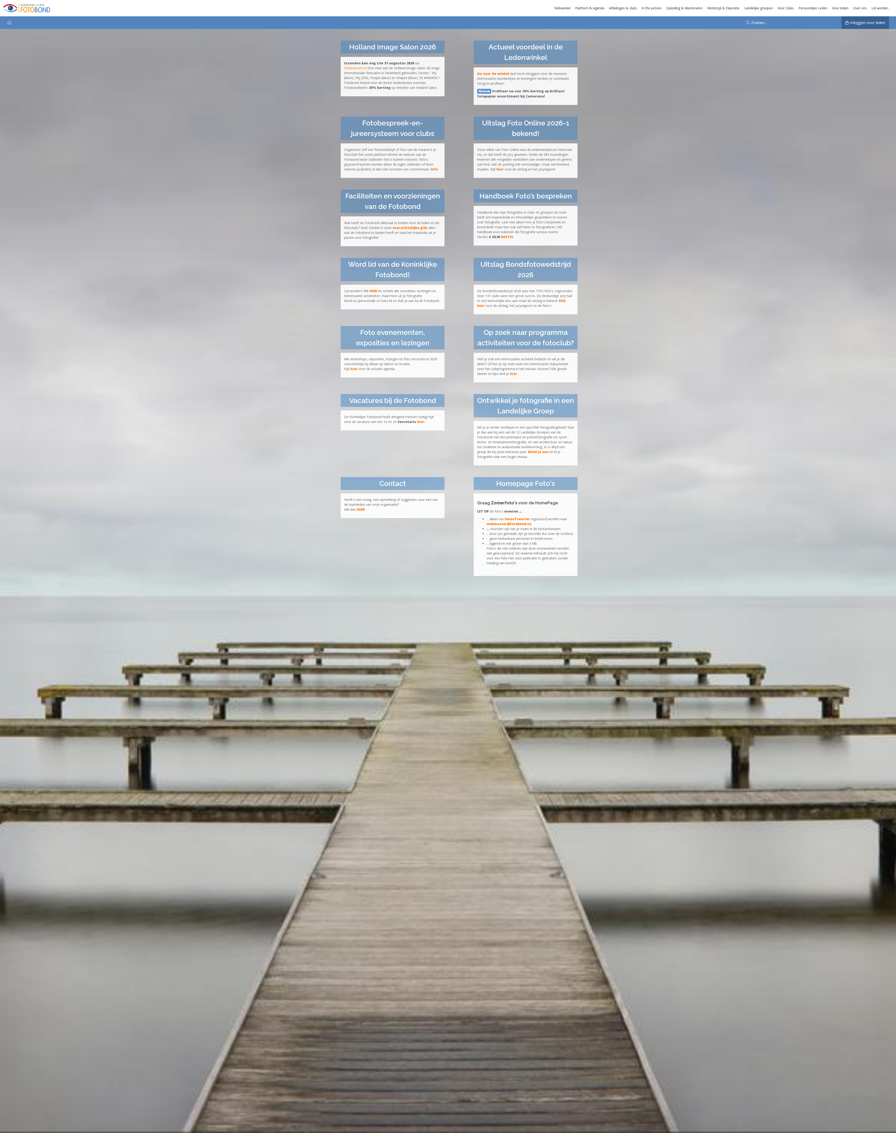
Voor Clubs (785, 8)
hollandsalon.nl (355, 68)
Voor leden (840, 8)
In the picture (652, 8)
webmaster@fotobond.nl (508, 524)
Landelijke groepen (758, 8)
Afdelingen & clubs (623, 8)
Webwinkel (562, 8)
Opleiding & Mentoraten (684, 8)
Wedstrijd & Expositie (723, 8)
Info (434, 169)
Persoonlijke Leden (812, 8)
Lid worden (880, 8)
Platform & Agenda (589, 8)
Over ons (860, 8)
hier (420, 421)
